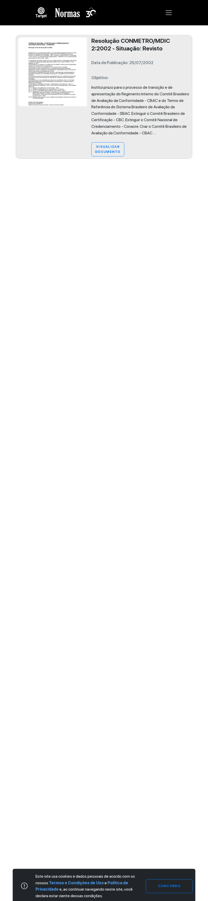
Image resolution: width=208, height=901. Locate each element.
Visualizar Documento (107, 149)
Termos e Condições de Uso (76, 882)
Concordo (169, 886)
